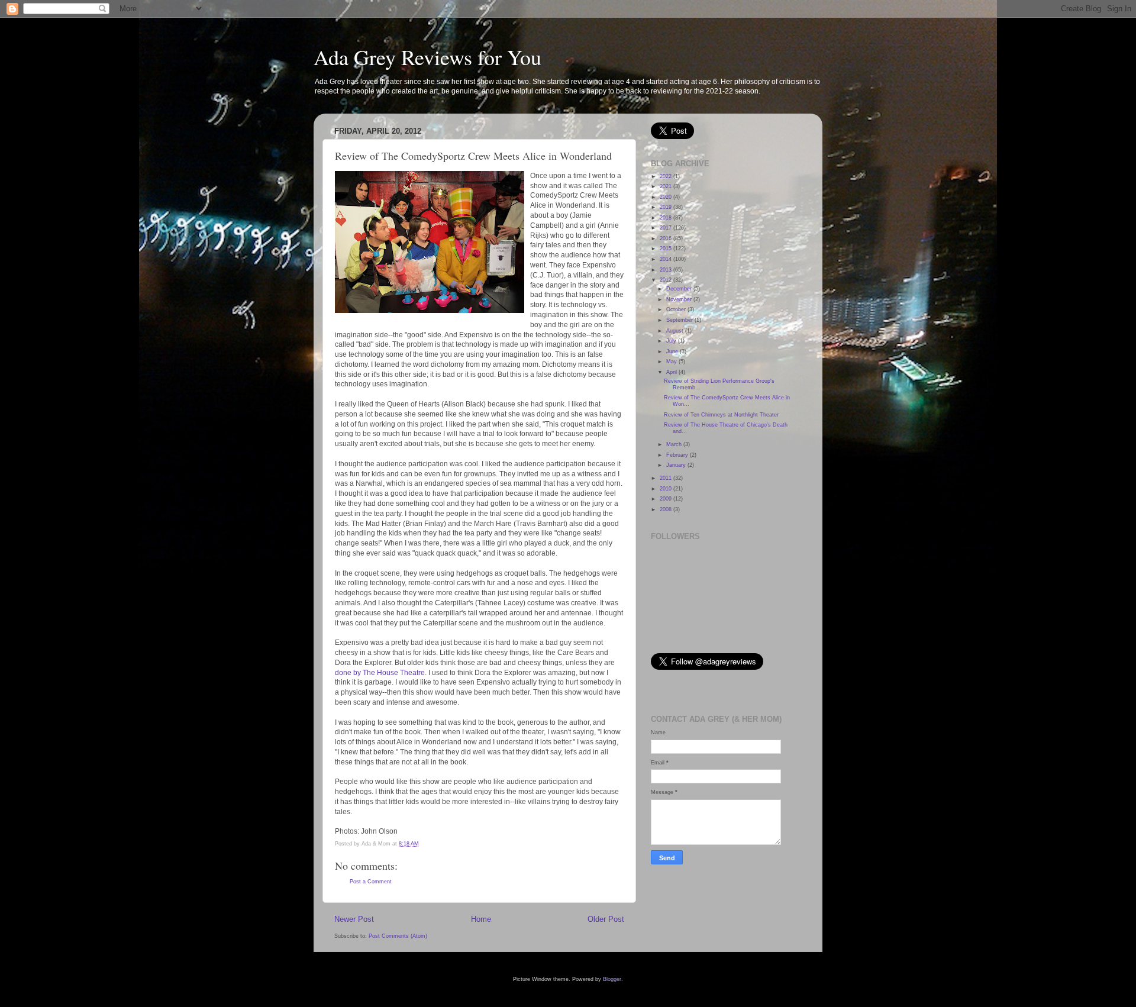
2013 (666, 270)
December (679, 289)
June (673, 351)
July (672, 341)
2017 (666, 228)
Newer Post (354, 919)
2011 (666, 478)
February (678, 455)
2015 (666, 248)
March (674, 444)
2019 (666, 207)
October (677, 309)
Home (481, 919)
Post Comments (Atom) (398, 936)
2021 (666, 186)
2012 (666, 280)
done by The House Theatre (380, 673)
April (672, 372)
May (672, 361)
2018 (666, 218)
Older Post (606, 919)
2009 (666, 499)
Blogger (612, 979)
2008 (666, 509)
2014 (666, 259)
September (680, 320)
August (675, 331)
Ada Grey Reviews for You (427, 57)
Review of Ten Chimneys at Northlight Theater (721, 415)
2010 (666, 489)
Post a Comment (371, 882)
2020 (666, 197)
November (679, 299)
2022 (666, 176)
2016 (666, 238)
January (677, 465)
